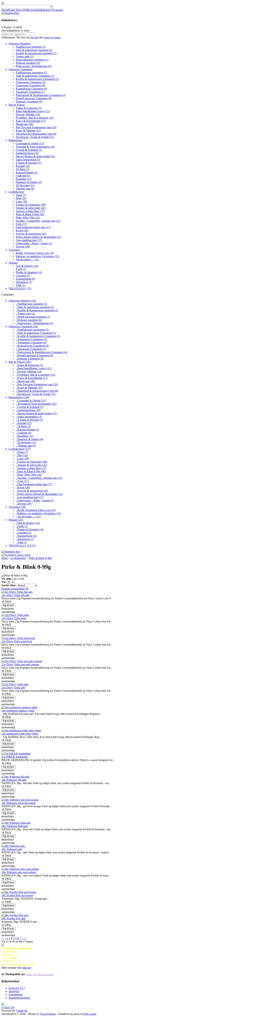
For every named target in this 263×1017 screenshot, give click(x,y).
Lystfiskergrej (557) (20, 448)
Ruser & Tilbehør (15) (28, 130)
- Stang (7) (22, 452)
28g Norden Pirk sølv (13, 918)
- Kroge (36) (23, 487)
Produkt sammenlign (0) (15, 588)
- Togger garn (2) (25, 313)
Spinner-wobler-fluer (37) (30, 211)
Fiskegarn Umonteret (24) (23, 326)
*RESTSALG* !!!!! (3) (22, 545)
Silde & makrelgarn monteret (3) (34, 50)
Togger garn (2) (24, 56)
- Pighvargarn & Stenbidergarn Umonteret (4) (41, 352)
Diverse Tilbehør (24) (28, 114)
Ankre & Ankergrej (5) (29, 108)
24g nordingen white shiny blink (19, 733)
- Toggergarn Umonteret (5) (31, 339)
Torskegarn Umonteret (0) (30, 85)
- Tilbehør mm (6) (26, 445)
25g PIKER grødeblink (14, 756)
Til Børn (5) (22, 169)
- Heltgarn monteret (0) (29, 320)
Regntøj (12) (23, 166)
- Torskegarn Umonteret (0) (31, 342)
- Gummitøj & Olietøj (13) (30, 400)
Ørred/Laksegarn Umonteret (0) (34, 98)
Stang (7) (21, 195)
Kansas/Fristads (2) (26, 172)
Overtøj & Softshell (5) (29, 149)
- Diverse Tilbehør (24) (29, 371)
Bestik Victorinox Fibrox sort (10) (35, 253)
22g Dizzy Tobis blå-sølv (15, 595)
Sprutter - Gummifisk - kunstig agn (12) (38, 220)
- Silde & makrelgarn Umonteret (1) (36, 332)
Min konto (31, 9)
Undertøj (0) (23, 175)
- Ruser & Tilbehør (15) (29, 387)
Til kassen (57, 9)
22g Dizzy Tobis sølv (13, 687)
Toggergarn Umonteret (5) (30, 82)
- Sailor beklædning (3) (29, 416)
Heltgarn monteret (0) (28, 62)
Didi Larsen (89, 1013)
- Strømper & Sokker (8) (29, 439)
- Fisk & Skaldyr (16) (28, 523)
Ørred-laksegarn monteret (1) (32, 59)
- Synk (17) (22, 481)
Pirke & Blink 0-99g (40, 558)
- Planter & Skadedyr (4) (29, 529)
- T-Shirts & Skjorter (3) (29, 419)
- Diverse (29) (23, 503)
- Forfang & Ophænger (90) (31, 461)
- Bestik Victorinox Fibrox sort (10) (36, 510)
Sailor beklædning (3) (28, 159)
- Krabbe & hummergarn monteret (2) (37, 310)
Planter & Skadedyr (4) (29, 272)
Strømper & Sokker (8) (29, 182)
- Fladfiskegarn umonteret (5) (32, 329)
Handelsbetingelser (19, 997)
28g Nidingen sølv (11, 849)
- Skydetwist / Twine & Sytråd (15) (35, 394)
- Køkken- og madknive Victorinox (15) (38, 513)
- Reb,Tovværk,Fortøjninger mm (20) (37, 384)
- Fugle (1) (22, 526)
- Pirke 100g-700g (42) (29, 474)
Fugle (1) (21, 269)
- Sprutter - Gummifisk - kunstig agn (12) (39, 477)
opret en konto (52, 37)
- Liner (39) (22, 458)
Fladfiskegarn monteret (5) (31, 46)
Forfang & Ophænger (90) (31, 204)
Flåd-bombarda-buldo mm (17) (33, 227)
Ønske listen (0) (17, 9)
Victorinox (15, 249)
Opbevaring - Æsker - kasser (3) (34, 243)
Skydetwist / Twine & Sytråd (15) (35, 137)
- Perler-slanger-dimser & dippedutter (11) (39, 494)
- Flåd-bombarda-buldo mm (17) (34, 484)
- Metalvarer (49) (25, 381)
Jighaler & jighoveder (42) (30, 207)
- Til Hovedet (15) (26, 442)
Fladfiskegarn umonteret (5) (31, 72)
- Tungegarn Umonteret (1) (31, 349)
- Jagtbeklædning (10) (28, 410)
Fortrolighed (16, 994)
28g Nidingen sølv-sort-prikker (18, 872)
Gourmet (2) (23, 275)
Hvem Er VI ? (17, 988)
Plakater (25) (16, 519)
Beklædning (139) (19, 397)
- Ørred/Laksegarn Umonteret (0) (34, 355)
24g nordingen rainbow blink (17, 710)
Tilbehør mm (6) (25, 188)
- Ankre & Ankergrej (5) (29, 365)
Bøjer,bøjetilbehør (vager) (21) (33, 111)
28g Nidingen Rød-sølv (14, 826)
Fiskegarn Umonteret (20, 69)
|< (2, 938)
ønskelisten (7, 608)
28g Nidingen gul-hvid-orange (18, 803)
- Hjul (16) (22, 455)
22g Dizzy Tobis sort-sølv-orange (20, 664)
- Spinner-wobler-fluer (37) (31, 468)
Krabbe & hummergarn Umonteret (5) (37, 79)
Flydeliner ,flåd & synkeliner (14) (34, 117)
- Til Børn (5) (23, 426)
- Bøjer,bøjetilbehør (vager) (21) (34, 368)
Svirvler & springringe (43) (31, 233)
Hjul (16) (21, 198)
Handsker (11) (24, 178)
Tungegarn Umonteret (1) (30, 91)
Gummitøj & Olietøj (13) (30, 143)
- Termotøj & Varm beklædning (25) (36, 403)
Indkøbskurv (44, 9)
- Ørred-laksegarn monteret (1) (33, 316)
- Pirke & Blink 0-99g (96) (31, 471)
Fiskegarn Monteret (20, 43)
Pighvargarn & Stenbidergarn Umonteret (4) (40, 95)
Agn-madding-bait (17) (29, 240)
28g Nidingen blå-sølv (14, 779)
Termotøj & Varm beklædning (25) (35, 146)
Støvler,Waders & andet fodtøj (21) (35, 156)
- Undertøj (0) (23, 432)
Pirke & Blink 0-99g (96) (30, 214)
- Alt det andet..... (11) (28, 516)
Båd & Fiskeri (17, 104)
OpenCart (21, 1010)
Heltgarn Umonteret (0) (29, 101)
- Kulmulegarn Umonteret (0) (32, 345)
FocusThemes (48, 1013)
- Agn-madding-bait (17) (29, 497)
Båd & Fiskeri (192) (20, 361)
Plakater (13, 262)
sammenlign (8, 611)
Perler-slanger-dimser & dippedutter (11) (38, 236)
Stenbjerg (14, 991)
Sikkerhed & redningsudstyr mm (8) (36, 133)
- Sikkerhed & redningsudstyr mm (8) (37, 390)
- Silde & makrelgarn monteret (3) (35, 307)
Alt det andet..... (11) (27, 259)
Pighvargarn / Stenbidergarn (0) (33, 66)
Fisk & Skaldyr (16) (27, 265)
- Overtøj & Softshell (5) (29, 407)
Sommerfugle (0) (25, 278)
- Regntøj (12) (24, 423)
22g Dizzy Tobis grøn (13, 618)
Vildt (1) (20, 285)
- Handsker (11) (24, 436)
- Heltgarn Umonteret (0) (30, 358)
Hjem (4, 9)
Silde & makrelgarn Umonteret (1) (35, 75)
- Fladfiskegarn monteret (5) (31, 303)
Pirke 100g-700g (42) (28, 217)
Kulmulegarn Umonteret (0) (31, 88)
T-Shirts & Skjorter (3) (28, 162)
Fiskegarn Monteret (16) (22, 300)
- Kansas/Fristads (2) (27, 429)
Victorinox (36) (17, 506)
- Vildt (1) (21, 542)
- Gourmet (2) (23, 532)
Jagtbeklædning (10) (27, 153)
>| (25, 938)
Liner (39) (21, 201)
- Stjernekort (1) (25, 539)
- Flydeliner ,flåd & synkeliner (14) (35, 374)
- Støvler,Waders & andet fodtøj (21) (36, 413)
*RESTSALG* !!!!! (20, 288)
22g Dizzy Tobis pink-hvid (16, 641)
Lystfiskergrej (16, 191)
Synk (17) (21, 224)
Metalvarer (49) (24, 124)
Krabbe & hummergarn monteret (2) (36, 53)
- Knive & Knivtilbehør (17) (32, 378)
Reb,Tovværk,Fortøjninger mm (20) (36, 127)
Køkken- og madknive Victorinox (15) (37, 256)
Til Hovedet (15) (25, 185)
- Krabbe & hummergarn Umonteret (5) (38, 336)
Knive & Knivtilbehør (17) (31, 120)
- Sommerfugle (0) (26, 535)
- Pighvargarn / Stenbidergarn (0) (34, 323)
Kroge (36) (22, 230)
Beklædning (15, 140)
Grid (21, 578)
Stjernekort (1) (24, 282)
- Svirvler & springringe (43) (32, 490)
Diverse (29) (23, 246)
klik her (26, 967)
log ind (34, 37)
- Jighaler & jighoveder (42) (31, 465)
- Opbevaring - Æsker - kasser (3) (34, 500)
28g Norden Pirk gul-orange (17, 895)
